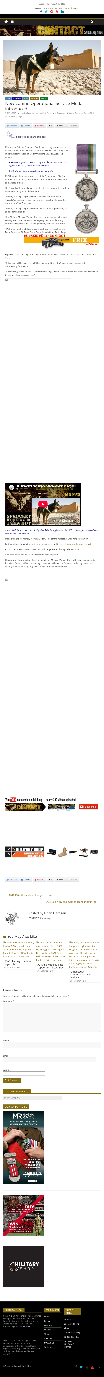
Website (7, 1070)
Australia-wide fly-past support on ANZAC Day (51, 966)
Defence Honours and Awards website (74, 544)
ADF (8, 98)
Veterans (34, 98)
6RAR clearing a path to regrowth (17, 962)
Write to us (49, 1347)
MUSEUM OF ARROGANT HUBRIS (69, 1344)
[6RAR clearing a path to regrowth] (19, 942)
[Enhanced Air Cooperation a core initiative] (85, 942)
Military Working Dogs (13, 116)
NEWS (47, 1316)
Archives (48, 1338)
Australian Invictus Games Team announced (73, 901)
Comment (8, 1001)
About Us (68, 1328)
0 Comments (60, 113)
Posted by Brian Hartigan (29, 113)
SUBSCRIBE (49, 1342)
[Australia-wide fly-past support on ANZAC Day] (52, 942)
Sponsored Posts (71, 1324)
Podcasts (48, 1325)
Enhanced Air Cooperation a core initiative (81, 974)
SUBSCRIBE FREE (71, 1337)
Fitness (47, 1329)
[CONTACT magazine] (6, 22)
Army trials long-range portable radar (61, 8)
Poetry (47, 1321)
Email (5, 1055)
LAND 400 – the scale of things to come (28, 895)
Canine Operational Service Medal (82, 113)
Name (6, 1040)
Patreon (26, 1326)
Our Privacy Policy (72, 1332)
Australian (17, 98)
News (26, 98)
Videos (43, 98)
